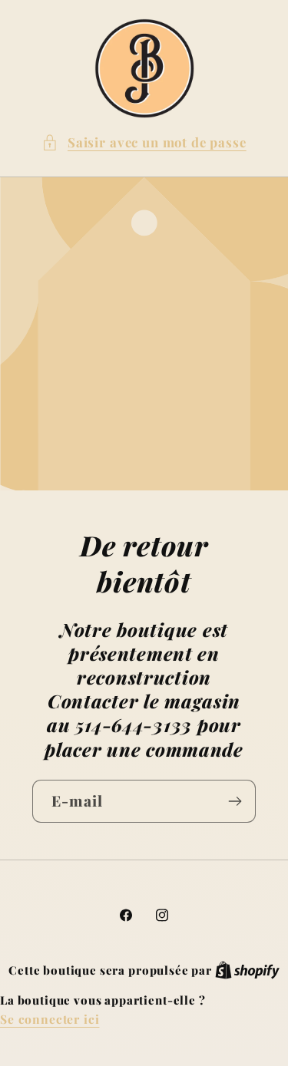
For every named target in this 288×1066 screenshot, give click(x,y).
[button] (143, 142)
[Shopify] (247, 970)
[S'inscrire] (234, 801)
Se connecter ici (49, 1019)
